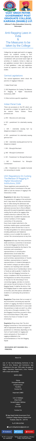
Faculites (18, 387)
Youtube (30, 432)
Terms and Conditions (21, 437)
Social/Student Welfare (18, 402)
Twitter (19, 432)
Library (18, 404)
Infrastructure (18, 385)
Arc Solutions (7, 438)
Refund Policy (26, 438)
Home (18, 380)
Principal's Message (18, 382)
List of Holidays (18, 398)
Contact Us (18, 389)
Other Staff (18, 400)
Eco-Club (18, 406)
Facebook (7, 432)
